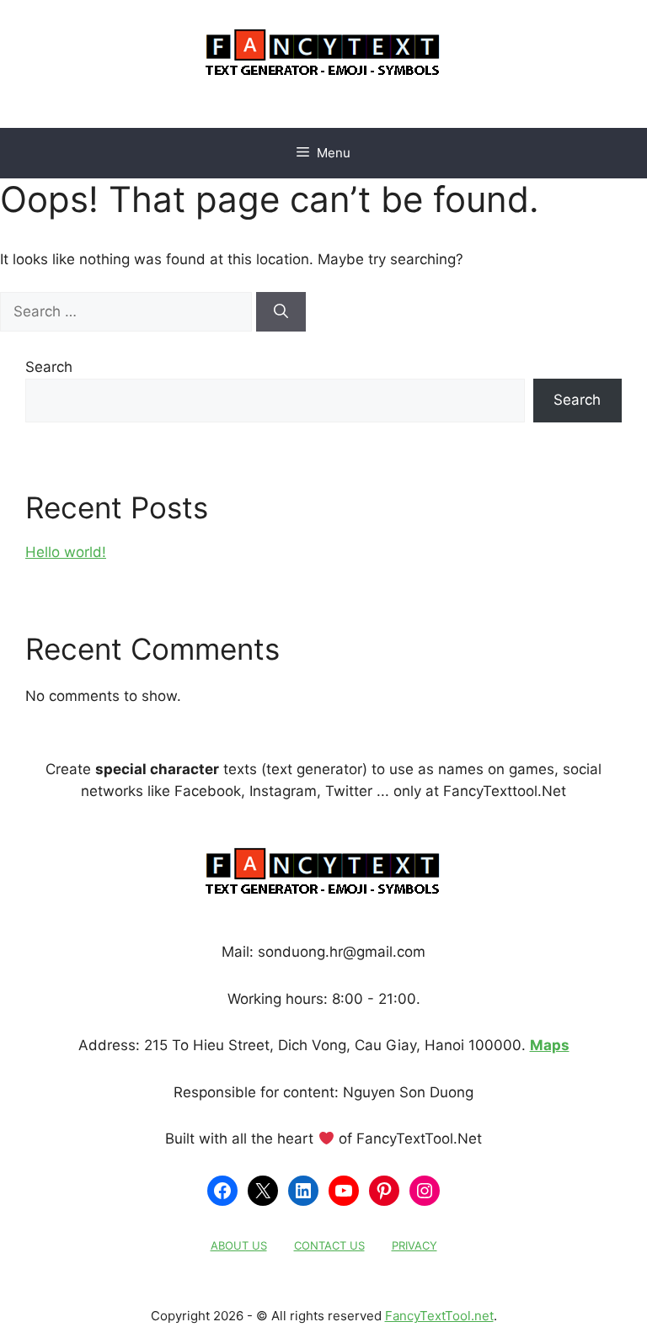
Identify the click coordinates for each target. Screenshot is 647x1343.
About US (239, 1245)
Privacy (414, 1245)
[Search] (281, 312)
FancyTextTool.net (439, 1316)
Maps (549, 1045)
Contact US (329, 1245)
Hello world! (65, 552)
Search (48, 366)
